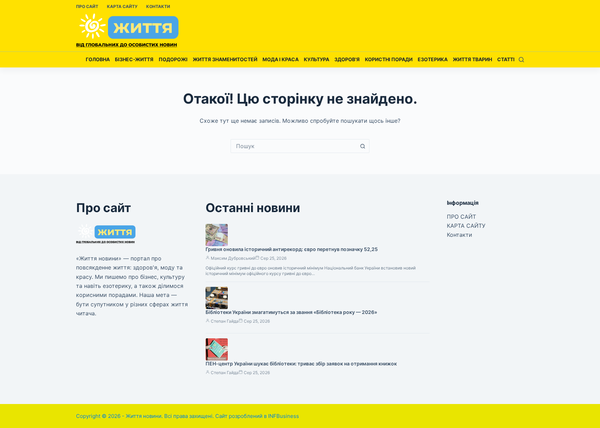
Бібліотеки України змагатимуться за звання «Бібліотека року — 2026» (291, 312)
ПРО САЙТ (87, 6)
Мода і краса (280, 59)
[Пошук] (521, 59)
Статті (506, 59)
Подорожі (173, 59)
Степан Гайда (225, 321)
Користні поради (388, 59)
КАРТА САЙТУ (122, 6)
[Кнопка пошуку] (362, 146)
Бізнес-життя (134, 59)
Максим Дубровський (233, 258)
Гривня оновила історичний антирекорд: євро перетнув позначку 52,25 (292, 249)
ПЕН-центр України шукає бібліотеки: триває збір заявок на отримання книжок (301, 363)
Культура (316, 59)
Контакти (158, 6)
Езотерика (433, 59)
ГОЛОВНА (98, 59)
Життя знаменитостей (225, 59)
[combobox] (293, 146)
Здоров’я (347, 59)
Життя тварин (472, 59)
